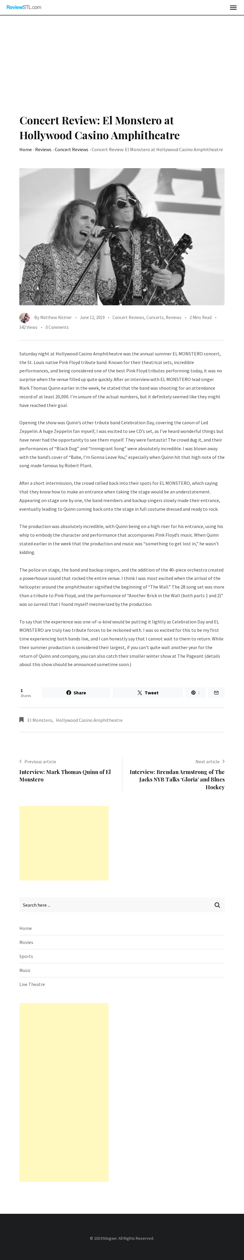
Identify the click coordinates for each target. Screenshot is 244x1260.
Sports (26, 956)
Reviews (43, 149)
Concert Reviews (71, 149)
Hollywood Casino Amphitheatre (89, 720)
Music (25, 970)
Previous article (40, 761)
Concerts (155, 317)
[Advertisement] (122, 67)
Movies (26, 942)
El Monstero (39, 720)
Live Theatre (32, 984)
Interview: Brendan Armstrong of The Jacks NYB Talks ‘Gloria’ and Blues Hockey (177, 779)
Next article (207, 761)
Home (25, 149)
